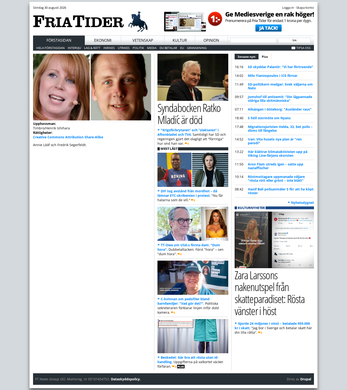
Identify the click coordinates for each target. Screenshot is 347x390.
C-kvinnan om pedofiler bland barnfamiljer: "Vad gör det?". (183, 301)
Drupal (305, 379)
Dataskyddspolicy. (126, 379)
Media (152, 48)
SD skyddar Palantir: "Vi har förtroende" (280, 67)
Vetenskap (142, 40)
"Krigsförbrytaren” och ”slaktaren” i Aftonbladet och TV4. (188, 132)
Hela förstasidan (50, 48)
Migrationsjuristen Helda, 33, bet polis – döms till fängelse (280, 128)
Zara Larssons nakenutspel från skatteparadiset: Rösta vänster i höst (270, 292)
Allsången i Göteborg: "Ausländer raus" (280, 109)
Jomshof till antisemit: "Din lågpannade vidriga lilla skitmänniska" (280, 98)
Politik (138, 48)
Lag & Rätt (92, 48)
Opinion (211, 40)
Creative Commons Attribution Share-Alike (68, 137)
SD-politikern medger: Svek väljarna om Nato (280, 86)
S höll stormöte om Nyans (269, 118)
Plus (265, 56)
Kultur (180, 40)
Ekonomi (102, 40)
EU (182, 48)
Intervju (74, 48)
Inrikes (109, 48)
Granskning (197, 48)
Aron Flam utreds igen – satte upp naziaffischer (275, 166)
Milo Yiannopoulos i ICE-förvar (272, 75)
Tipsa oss (303, 48)
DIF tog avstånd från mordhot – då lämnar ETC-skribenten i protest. (187, 193)
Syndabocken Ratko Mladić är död (188, 113)
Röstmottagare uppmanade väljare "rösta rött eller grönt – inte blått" (276, 178)
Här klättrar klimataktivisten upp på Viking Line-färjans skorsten (277, 153)
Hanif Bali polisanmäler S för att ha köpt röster (280, 191)
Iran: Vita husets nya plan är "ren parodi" (275, 141)
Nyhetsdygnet (302, 202)
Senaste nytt (248, 56)
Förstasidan (59, 40)
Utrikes (124, 48)
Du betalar (168, 48)
